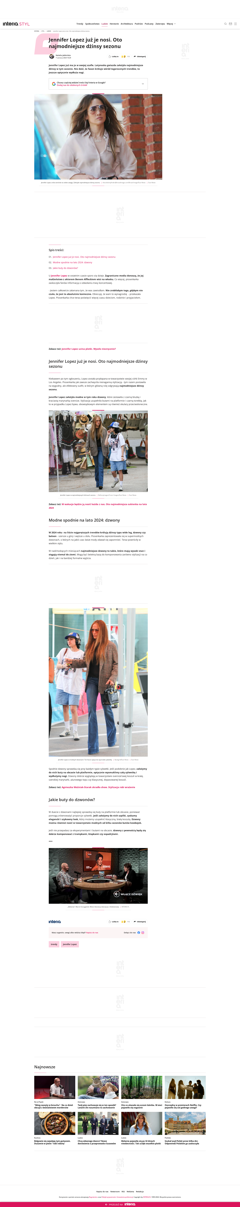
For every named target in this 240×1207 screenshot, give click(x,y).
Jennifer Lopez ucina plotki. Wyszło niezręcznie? (89, 348)
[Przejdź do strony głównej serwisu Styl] (24, 24)
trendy (54, 944)
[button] (149, 24)
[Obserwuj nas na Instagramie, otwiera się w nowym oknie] (143, 932)
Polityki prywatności (109, 1197)
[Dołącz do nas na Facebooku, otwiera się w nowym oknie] (139, 932)
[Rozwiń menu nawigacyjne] (235, 24)
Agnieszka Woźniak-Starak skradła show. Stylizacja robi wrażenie (98, 787)
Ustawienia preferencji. (125, 1197)
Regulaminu (93, 1197)
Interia (36, 31)
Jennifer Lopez (59, 275)
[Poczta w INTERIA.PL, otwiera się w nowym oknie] (230, 24)
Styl (43, 31)
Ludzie (49, 31)
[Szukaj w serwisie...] (225, 24)
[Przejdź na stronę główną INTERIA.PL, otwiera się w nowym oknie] (10, 24)
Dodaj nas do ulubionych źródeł (81, 85)
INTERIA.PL (147, 1197)
